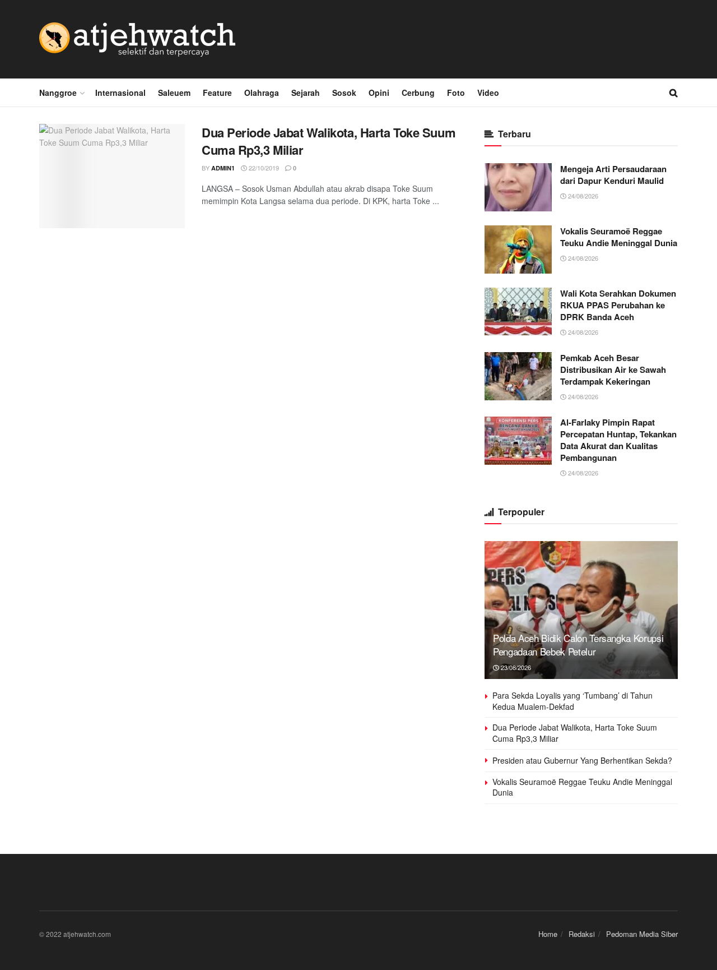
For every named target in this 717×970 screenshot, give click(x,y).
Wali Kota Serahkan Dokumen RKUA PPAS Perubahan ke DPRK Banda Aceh (618, 305)
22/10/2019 (263, 167)
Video (488, 92)
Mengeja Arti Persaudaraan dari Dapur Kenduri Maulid (613, 175)
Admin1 (223, 168)
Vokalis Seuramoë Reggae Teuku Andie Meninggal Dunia (618, 237)
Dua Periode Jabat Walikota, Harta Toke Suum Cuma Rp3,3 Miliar (328, 141)
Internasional (120, 92)
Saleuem (174, 92)
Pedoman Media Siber (642, 934)
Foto (456, 92)
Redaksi (582, 934)
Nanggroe (58, 92)
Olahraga (261, 92)
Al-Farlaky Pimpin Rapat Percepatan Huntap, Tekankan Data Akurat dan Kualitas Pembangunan (618, 440)
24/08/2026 (582, 195)
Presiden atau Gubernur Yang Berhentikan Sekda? (582, 760)
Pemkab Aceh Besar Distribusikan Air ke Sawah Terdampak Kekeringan (613, 369)
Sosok (344, 92)
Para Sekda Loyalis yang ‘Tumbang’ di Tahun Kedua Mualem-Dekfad (572, 701)
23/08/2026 (515, 667)
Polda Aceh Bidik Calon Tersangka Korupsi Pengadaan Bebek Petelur (578, 644)
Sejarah (305, 92)
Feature (217, 92)
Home (547, 934)
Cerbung (418, 92)
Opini (379, 92)
